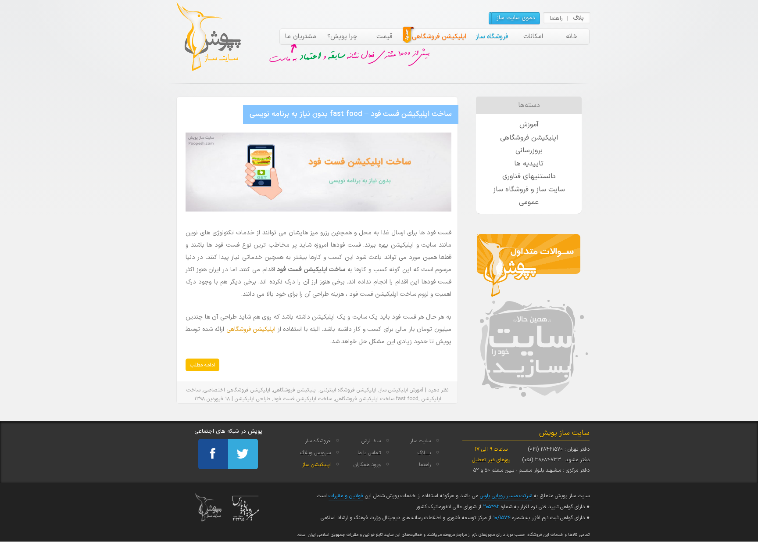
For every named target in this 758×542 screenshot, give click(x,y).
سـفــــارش (371, 441)
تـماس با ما (369, 453)
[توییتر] (243, 454)
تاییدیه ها (528, 163)
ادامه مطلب (202, 365)
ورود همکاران (367, 465)
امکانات (533, 37)
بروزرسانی (529, 150)
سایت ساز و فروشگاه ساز (529, 189)
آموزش (416, 390)
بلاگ (578, 19)
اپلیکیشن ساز (393, 390)
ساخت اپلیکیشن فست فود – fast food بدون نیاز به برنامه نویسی (351, 114)
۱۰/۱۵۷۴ (501, 518)
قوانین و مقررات (346, 496)
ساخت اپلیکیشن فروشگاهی (364, 399)
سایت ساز (420, 441)
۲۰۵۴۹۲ (491, 507)
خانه (572, 37)
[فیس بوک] (213, 454)
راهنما (556, 19)
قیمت (384, 37)
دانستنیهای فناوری (529, 176)
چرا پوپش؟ (342, 37)
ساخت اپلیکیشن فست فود (302, 399)
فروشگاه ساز (492, 37)
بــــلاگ (424, 453)
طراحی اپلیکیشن (252, 399)
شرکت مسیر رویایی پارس (506, 496)
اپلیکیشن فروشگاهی (439, 37)
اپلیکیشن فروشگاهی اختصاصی (237, 390)
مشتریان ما (300, 37)
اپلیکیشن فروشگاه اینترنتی (348, 390)
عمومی (529, 202)
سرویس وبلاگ (315, 453)
